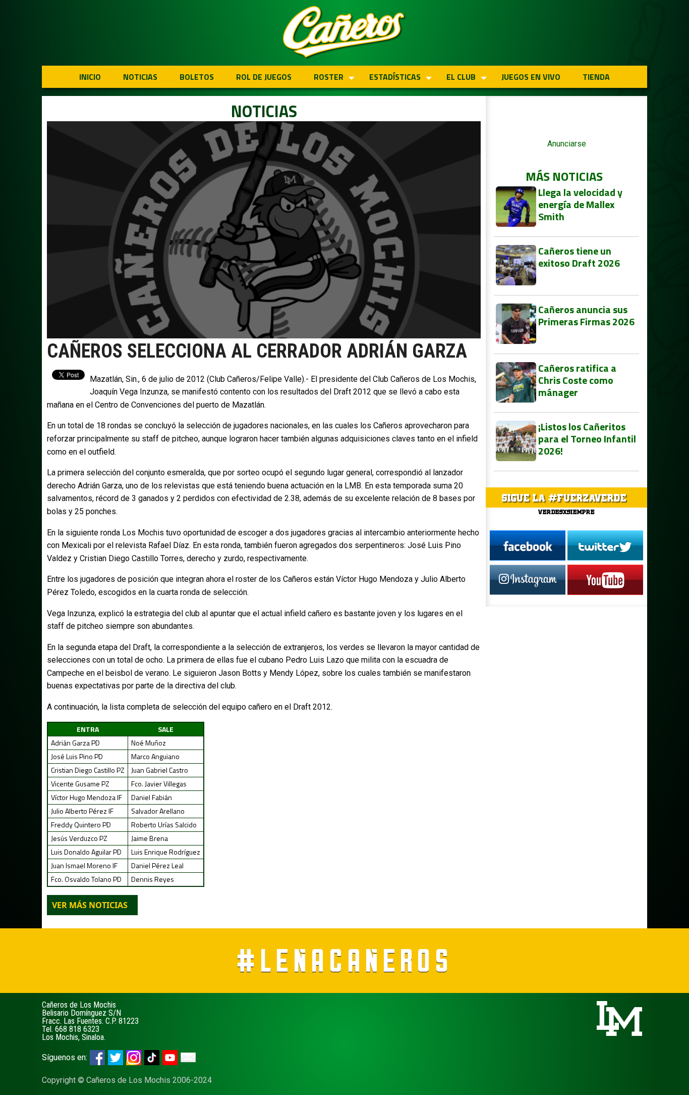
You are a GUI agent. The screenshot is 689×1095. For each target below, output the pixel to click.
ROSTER (328, 77)
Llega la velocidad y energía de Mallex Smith (580, 204)
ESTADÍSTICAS (395, 77)
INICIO (90, 77)
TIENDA (596, 77)
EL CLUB (461, 77)
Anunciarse (566, 143)
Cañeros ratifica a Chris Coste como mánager (577, 380)
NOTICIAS (140, 77)
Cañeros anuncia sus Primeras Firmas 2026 (586, 315)
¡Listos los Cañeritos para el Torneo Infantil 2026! (587, 439)
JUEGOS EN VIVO (530, 77)
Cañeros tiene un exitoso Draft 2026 (579, 257)
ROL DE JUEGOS (264, 77)
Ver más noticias (90, 905)
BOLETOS (197, 77)
